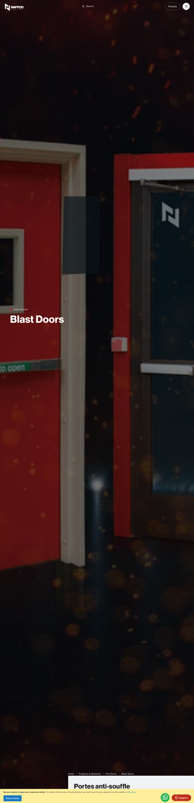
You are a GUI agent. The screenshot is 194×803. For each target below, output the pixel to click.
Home (71, 774)
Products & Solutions (90, 774)
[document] (97, 796)
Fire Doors (111, 774)
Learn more (131, 792)
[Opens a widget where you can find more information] (181, 798)
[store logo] (34, 7)
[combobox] (99, 6)
